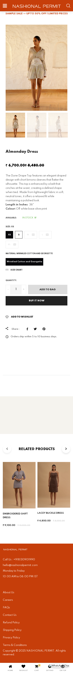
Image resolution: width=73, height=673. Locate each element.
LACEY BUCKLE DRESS (50, 513)
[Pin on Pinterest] (44, 329)
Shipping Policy (12, 630)
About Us (8, 592)
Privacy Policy (11, 637)
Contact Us (9, 615)
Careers (8, 600)
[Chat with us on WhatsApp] (59, 666)
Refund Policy (11, 622)
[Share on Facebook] (28, 329)
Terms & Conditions (15, 645)
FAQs (6, 607)
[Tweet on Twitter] (36, 329)
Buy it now (36, 300)
